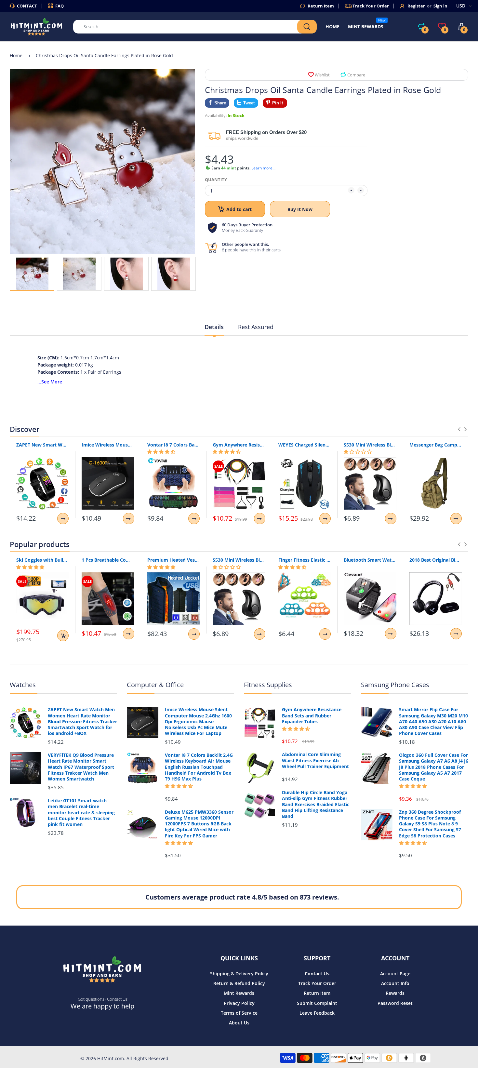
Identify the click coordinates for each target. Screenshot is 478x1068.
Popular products (40, 544)
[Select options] (63, 518)
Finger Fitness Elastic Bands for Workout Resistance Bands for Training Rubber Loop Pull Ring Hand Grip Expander (304, 560)
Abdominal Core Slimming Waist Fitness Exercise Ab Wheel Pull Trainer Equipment (315, 760)
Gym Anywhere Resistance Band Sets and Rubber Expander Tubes (239, 445)
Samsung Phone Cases (395, 684)
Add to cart (239, 209)
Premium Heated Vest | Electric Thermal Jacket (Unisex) (173, 560)
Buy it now (299, 209)
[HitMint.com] (36, 26)
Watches (23, 684)
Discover (24, 429)
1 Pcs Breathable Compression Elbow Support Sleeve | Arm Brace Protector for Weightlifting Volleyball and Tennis (108, 560)
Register (416, 6)
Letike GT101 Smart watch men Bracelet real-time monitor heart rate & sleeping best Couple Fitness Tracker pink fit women (81, 812)
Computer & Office (155, 684)
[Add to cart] (63, 635)
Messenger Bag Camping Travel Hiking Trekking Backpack (435, 445)
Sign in (440, 6)
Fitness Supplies (268, 684)
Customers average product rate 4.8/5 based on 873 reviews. (242, 897)
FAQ (59, 6)
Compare (356, 75)
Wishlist (322, 75)
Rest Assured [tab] (255, 327)
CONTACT (27, 6)
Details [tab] (214, 327)
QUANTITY (216, 179)
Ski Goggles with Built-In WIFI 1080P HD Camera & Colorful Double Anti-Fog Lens (42, 560)
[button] (161, 451)
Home (16, 55)
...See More (49, 382)
